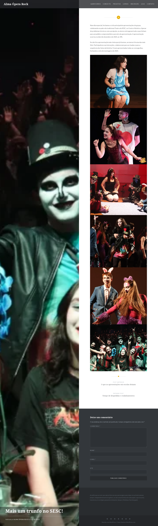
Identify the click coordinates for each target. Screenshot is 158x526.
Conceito (107, 4)
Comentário (95, 426)
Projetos (117, 4)
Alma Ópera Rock (16, 4)
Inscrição (135, 4)
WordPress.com (130, 522)
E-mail (93, 459)
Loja (143, 4)
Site (91, 468)
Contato (150, 4)
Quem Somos (96, 4)
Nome (92, 450)
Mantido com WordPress (109, 522)
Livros (125, 4)
